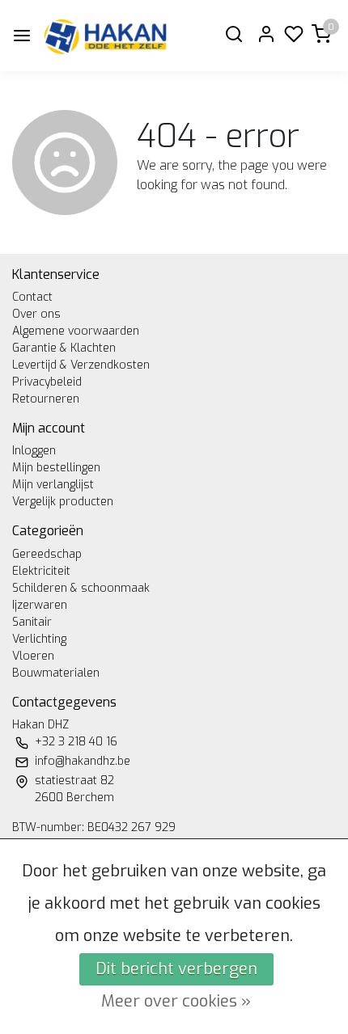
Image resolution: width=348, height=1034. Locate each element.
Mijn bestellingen (56, 467)
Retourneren (45, 399)
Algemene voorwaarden (75, 331)
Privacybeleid (47, 382)
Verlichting (39, 639)
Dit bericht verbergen (176, 969)
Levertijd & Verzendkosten (81, 365)
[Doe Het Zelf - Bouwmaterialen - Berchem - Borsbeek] (106, 35)
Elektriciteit (41, 571)
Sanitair (32, 622)
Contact (32, 297)
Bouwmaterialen (56, 673)
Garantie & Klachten (64, 348)
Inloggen (34, 450)
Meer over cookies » (176, 1001)
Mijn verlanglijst (53, 484)
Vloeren (33, 656)
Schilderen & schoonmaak (81, 588)
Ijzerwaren (39, 605)
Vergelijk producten (62, 501)
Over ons (36, 314)
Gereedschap (47, 554)
